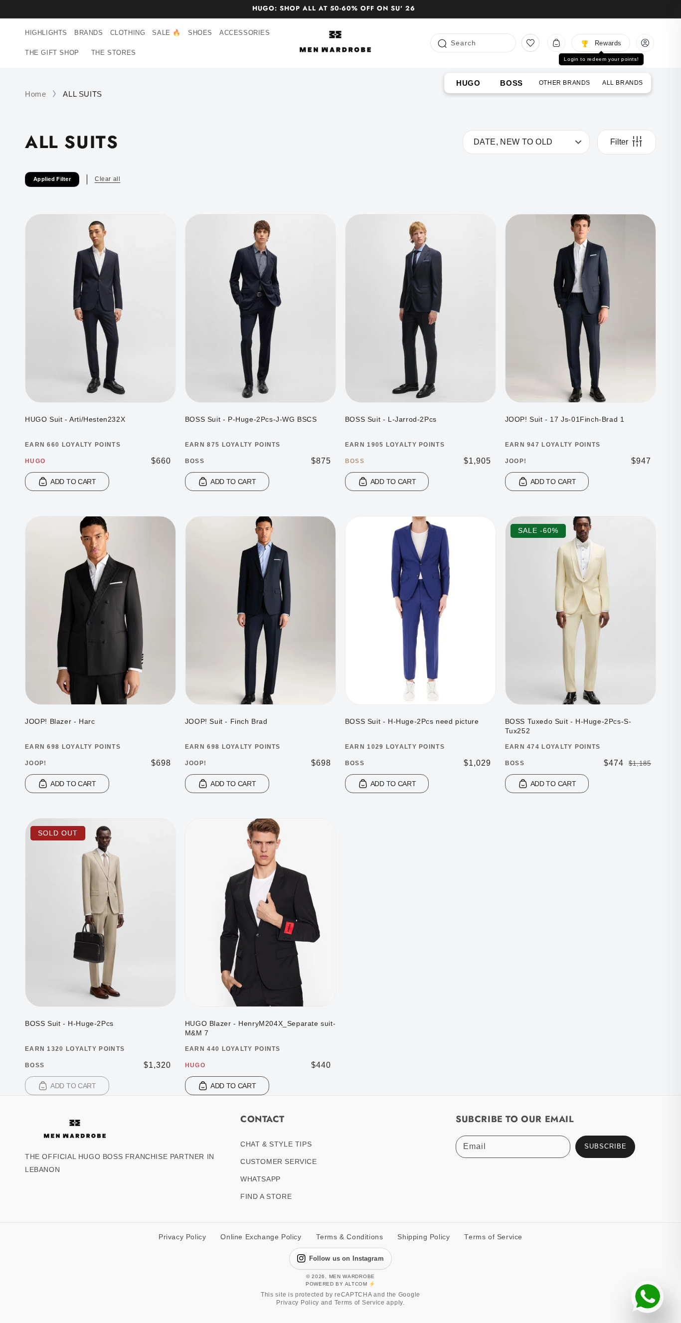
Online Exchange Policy (260, 1237)
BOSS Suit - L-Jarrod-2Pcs (391, 419)
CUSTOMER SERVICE (278, 1161)
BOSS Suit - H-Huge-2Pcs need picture (412, 721)
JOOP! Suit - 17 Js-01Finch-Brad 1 (565, 419)
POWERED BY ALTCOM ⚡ (340, 1284)
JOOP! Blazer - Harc (60, 721)
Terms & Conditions (349, 1237)
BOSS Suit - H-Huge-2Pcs (69, 1023)
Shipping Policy (423, 1237)
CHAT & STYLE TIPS (276, 1144)
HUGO (468, 83)
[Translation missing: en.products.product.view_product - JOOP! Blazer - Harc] (100, 692)
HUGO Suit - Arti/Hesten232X (75, 419)
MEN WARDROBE (352, 1276)
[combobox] (473, 43)
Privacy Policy (182, 1237)
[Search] (442, 42)
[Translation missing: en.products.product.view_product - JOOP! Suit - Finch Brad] (260, 692)
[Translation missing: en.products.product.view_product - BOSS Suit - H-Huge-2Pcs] (100, 995)
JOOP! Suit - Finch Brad (226, 721)
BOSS (511, 83)
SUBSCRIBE (605, 1146)
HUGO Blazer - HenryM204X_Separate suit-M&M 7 (260, 1028)
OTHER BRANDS (564, 82)
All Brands (622, 82)
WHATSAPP (260, 1179)
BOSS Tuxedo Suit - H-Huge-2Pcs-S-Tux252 (568, 726)
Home (35, 94)
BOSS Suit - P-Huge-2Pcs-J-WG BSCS (251, 419)
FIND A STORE (266, 1196)
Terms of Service (493, 1237)
